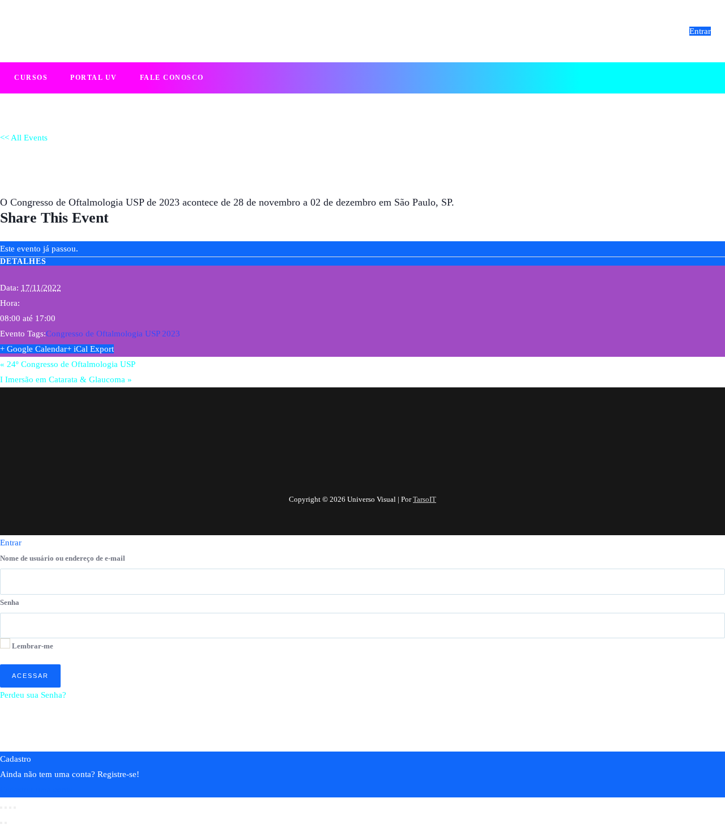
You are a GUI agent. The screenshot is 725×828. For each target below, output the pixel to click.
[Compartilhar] (10, 807)
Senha (9, 602)
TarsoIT (424, 499)
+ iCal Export (90, 348)
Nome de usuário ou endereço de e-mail (62, 558)
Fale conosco (172, 78)
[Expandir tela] (6, 807)
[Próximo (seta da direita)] (6, 823)
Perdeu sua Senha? (33, 694)
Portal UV (93, 78)
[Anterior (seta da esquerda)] (1, 823)
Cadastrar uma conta (36, 789)
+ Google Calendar (33, 348)
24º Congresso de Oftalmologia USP (67, 364)
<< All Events (24, 137)
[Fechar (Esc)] (15, 807)
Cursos (31, 78)
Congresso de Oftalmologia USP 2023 (113, 333)
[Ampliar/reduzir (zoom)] (1, 807)
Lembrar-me (31, 646)
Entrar (700, 31)
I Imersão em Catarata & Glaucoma (66, 379)
